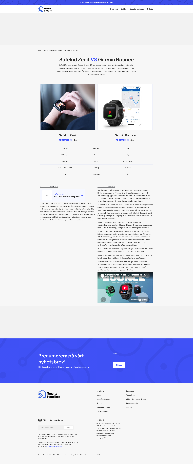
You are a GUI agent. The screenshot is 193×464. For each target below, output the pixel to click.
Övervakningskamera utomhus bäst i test (108, 428)
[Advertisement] (96, 29)
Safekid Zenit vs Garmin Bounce (67, 50)
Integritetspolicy (132, 403)
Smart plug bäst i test (102, 438)
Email (115, 353)
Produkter (130, 391)
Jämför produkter (103, 407)
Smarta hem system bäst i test (105, 430)
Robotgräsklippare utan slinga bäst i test (108, 423)
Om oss (129, 407)
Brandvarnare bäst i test (103, 435)
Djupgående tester (137, 9)
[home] (45, 9)
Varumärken (131, 395)
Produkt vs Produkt (49, 50)
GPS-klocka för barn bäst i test (105, 426)
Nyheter (150, 9)
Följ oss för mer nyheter (53, 420)
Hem (39, 50)
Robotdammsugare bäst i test (105, 433)
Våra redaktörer (102, 411)
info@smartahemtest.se (54, 446)
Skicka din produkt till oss (136, 399)
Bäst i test (114, 9)
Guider (123, 9)
